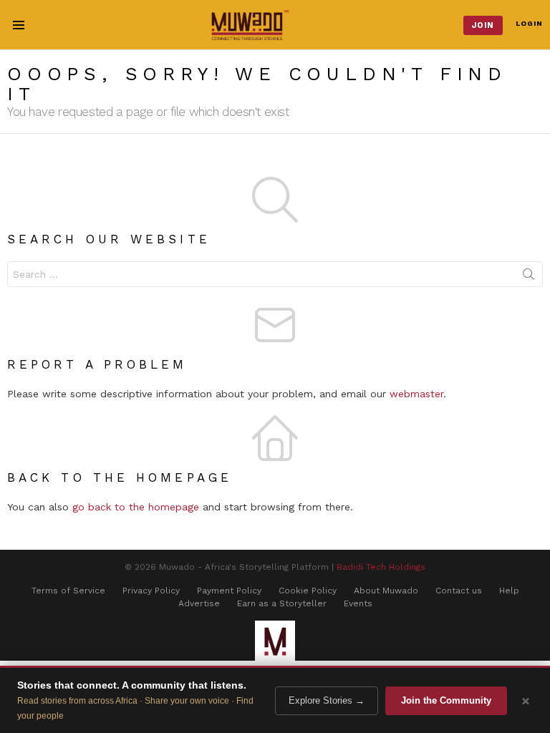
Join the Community (446, 700)
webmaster (416, 393)
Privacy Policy (151, 591)
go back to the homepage (135, 507)
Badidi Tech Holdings (381, 567)
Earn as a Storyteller (282, 603)
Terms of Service (68, 591)
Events (358, 603)
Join (483, 25)
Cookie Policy (308, 591)
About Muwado (386, 591)
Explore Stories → (327, 700)
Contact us (458, 591)
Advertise (199, 603)
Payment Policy (229, 591)
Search (528, 277)
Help (509, 591)
